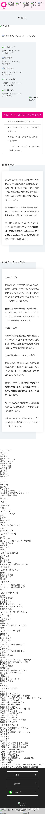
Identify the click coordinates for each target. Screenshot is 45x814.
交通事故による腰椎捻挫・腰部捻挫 (15, 695)
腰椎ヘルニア (5, 638)
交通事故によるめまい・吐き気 (13, 719)
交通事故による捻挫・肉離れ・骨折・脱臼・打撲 (20, 698)
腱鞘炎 (3, 572)
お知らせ (4, 474)
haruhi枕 (4, 484)
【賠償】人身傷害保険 (9, 755)
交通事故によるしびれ (9, 715)
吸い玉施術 (4, 489)
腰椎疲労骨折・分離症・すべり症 (14, 564)
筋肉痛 (3, 621)
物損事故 (4, 740)
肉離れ (3, 627)
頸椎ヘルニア (5, 520)
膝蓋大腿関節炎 (6, 608)
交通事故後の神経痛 (8, 706)
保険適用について (7, 730)
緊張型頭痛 (4, 505)
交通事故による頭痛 (8, 717)
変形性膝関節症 (6, 597)
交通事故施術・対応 (8, 495)
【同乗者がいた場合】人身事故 (13, 747)
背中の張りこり (6, 530)
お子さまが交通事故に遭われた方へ (15, 732)
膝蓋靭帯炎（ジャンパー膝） (12, 606)
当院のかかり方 (6, 461)
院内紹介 (4, 472)
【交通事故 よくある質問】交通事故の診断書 (19, 766)
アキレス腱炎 (5, 614)
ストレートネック (7, 513)
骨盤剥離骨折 (5, 602)
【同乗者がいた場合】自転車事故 (14, 745)
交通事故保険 (5, 762)
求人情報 (4, 469)
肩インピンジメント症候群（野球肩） (16, 541)
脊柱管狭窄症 (5, 562)
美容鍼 (3, 486)
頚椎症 (3, 522)
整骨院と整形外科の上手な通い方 (14, 727)
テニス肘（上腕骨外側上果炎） (13, 587)
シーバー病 (4, 616)
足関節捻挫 (4, 623)
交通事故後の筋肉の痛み (10, 704)
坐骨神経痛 (4, 560)
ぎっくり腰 (4, 555)
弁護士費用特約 (6, 760)
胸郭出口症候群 (6, 574)
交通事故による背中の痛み (11, 713)
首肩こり (4, 528)
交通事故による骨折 (8, 721)
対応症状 (4, 452)
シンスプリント (6, 619)
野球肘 (3, 589)
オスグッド (4, 600)
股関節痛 (4, 595)
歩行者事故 (4, 734)
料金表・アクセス (7, 459)
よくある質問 (5, 467)
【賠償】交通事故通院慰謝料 (12, 751)
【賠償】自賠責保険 (8, 753)
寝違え (3, 515)
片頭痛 (3, 507)
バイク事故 (4, 738)
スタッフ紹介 (5, 465)
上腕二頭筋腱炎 (6, 543)
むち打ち (4, 518)
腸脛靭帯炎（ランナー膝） (11, 604)
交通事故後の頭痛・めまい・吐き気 (15, 708)
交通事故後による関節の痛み (12, 702)
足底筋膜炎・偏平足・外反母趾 (13, 625)
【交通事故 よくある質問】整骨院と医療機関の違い (22, 764)
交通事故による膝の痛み (10, 700)
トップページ (5, 450)
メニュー (4, 454)
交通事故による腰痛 (8, 711)
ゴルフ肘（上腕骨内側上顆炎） (13, 585)
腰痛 (2, 558)
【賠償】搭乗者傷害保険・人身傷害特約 (17, 758)
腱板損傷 (4, 545)
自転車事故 (4, 736)
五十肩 (3, 536)
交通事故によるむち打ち (10, 693)
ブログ (3, 478)
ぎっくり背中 (5, 538)
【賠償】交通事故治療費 (10, 749)
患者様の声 (4, 476)
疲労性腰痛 (4, 566)
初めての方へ (5, 463)
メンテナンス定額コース (10, 491)
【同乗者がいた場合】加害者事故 (14, 743)
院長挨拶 (4, 457)
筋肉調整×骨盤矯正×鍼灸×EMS (14, 493)
